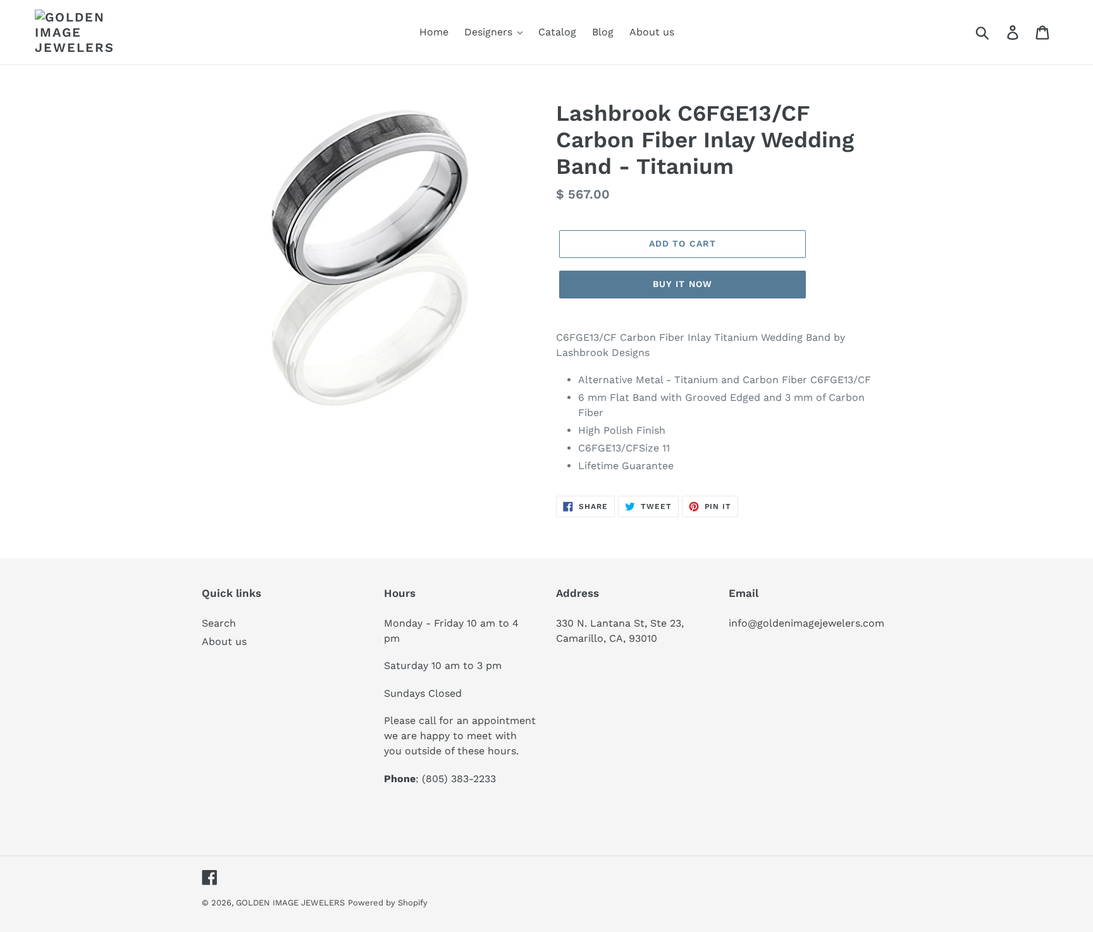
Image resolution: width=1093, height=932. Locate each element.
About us (224, 641)
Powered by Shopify (388, 902)
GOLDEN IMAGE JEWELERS (290, 902)
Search (219, 623)
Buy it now (682, 284)
